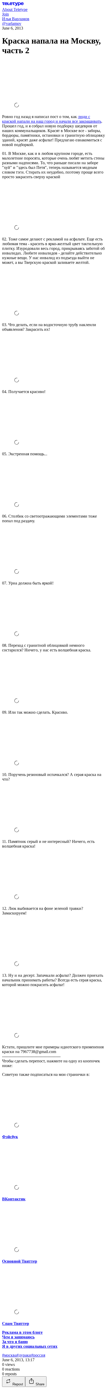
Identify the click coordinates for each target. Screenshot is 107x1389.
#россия (38, 1355)
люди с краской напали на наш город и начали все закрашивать (51, 118)
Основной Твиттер (19, 1261)
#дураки (24, 1355)
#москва (9, 1355)
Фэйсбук (10, 1136)
